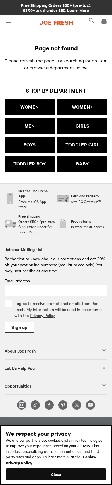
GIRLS (82, 125)
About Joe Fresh (20, 350)
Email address (17, 280)
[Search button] (91, 20)
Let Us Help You (20, 368)
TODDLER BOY (29, 163)
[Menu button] (8, 22)
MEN (29, 125)
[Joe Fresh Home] (56, 23)
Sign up (19, 327)
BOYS (30, 144)
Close (56, 474)
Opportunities (18, 385)
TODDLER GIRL (82, 144)
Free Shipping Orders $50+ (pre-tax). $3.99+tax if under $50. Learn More (56, 7)
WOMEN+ (82, 106)
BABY (82, 163)
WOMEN (29, 106)
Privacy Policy (42, 315)
